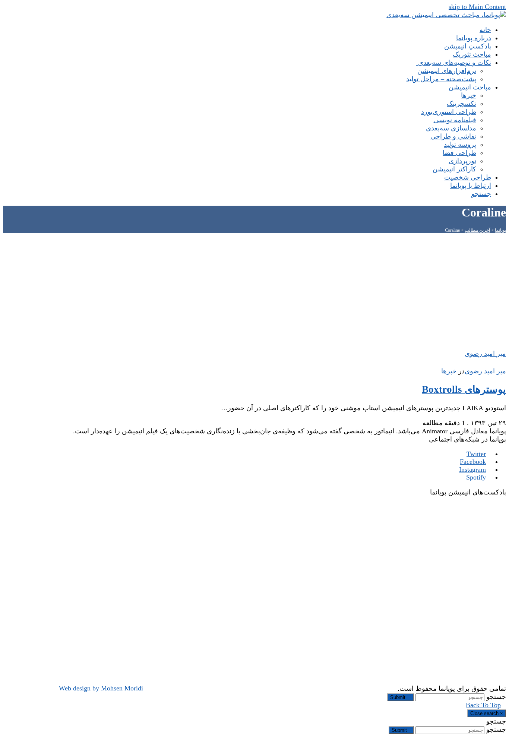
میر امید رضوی (485, 371)
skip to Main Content (477, 6)
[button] (478, 193)
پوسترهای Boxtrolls (464, 389)
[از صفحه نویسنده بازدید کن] (502, 363)
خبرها (448, 371)
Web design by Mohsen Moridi (101, 688)
